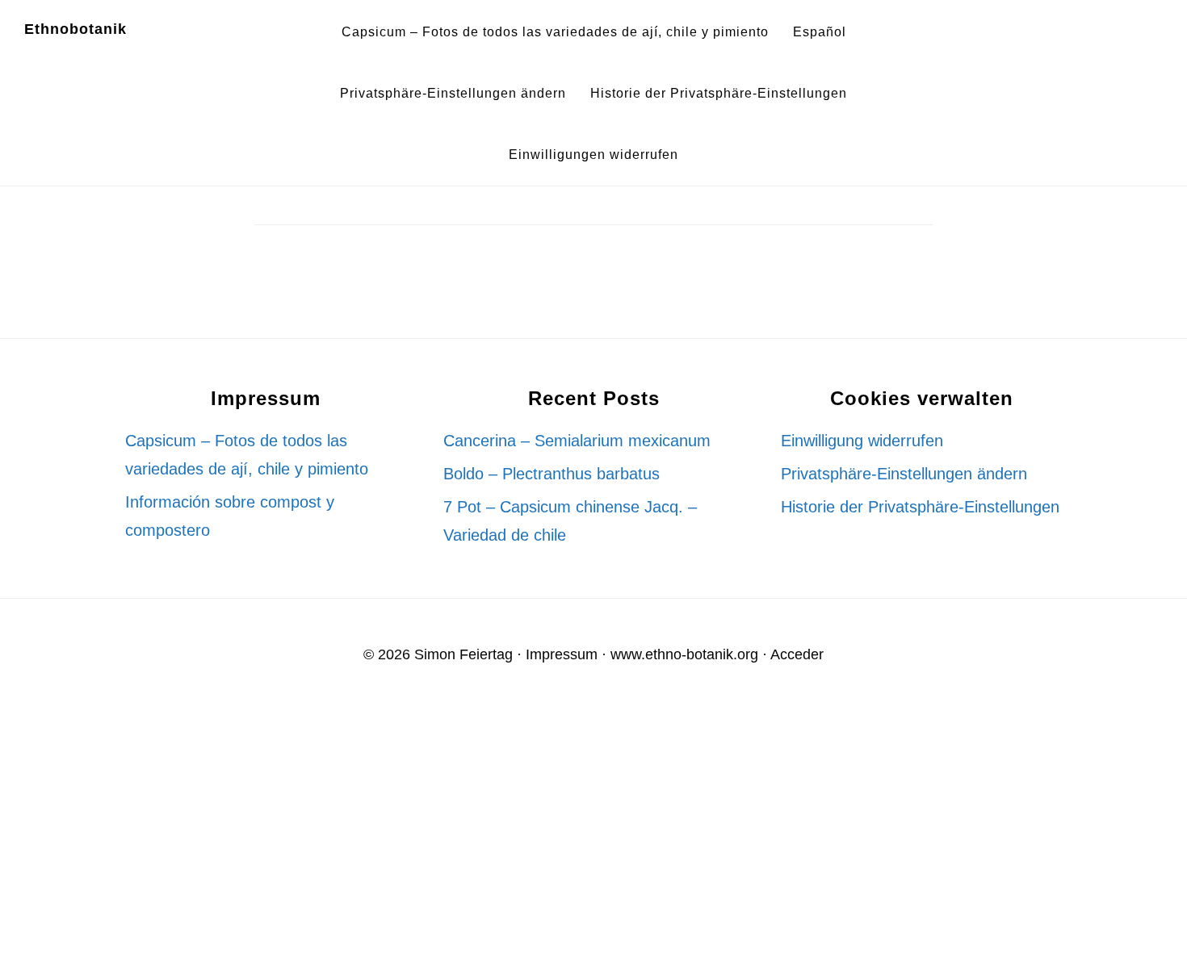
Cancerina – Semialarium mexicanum (577, 440)
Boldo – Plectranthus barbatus (551, 474)
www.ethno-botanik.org (684, 654)
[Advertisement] (484, 830)
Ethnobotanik (75, 29)
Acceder (797, 654)
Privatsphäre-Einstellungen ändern (904, 474)
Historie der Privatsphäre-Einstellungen (920, 507)
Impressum (562, 654)
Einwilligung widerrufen (862, 440)
